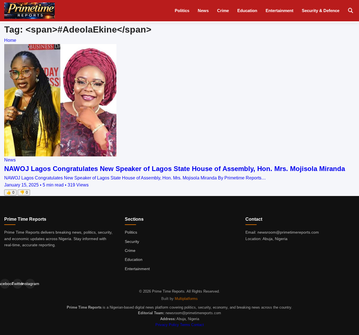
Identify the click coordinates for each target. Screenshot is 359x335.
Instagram (30, 283)
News (203, 10)
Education (247, 10)
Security (132, 241)
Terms (185, 325)
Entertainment (279, 10)
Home (10, 40)
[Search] (350, 11)
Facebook (5, 283)
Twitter (17, 283)
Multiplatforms (186, 299)
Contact (197, 325)
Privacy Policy (167, 325)
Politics (182, 10)
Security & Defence (320, 10)
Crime (223, 10)
